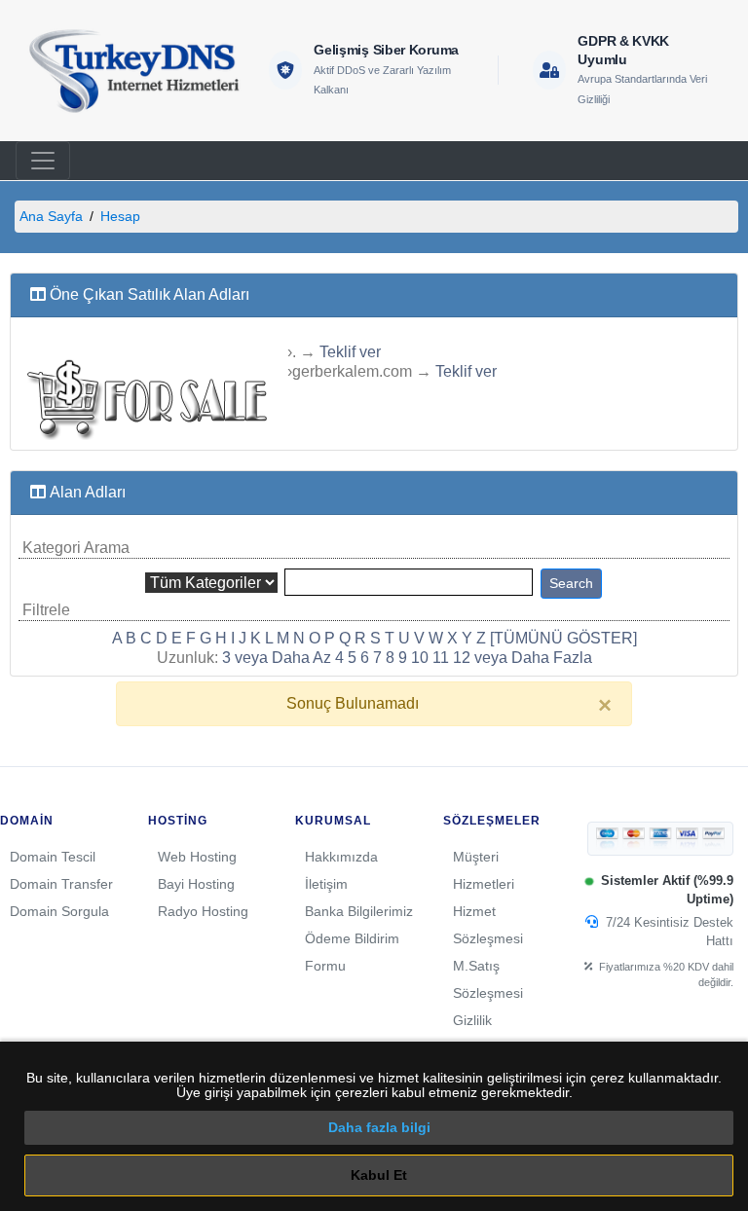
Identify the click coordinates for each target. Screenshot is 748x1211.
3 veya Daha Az (276, 657)
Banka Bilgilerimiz (359, 911)
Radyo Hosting (203, 911)
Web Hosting (197, 856)
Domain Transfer (61, 884)
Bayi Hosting (196, 884)
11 (440, 657)
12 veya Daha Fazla (522, 657)
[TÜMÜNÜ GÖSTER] (563, 638)
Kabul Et (379, 1175)
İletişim (326, 884)
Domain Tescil (52, 856)
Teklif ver (350, 352)
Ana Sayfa (51, 216)
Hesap (120, 216)
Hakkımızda (341, 856)
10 (420, 657)
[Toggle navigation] (43, 160)
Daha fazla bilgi (379, 1127)
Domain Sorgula (59, 911)
